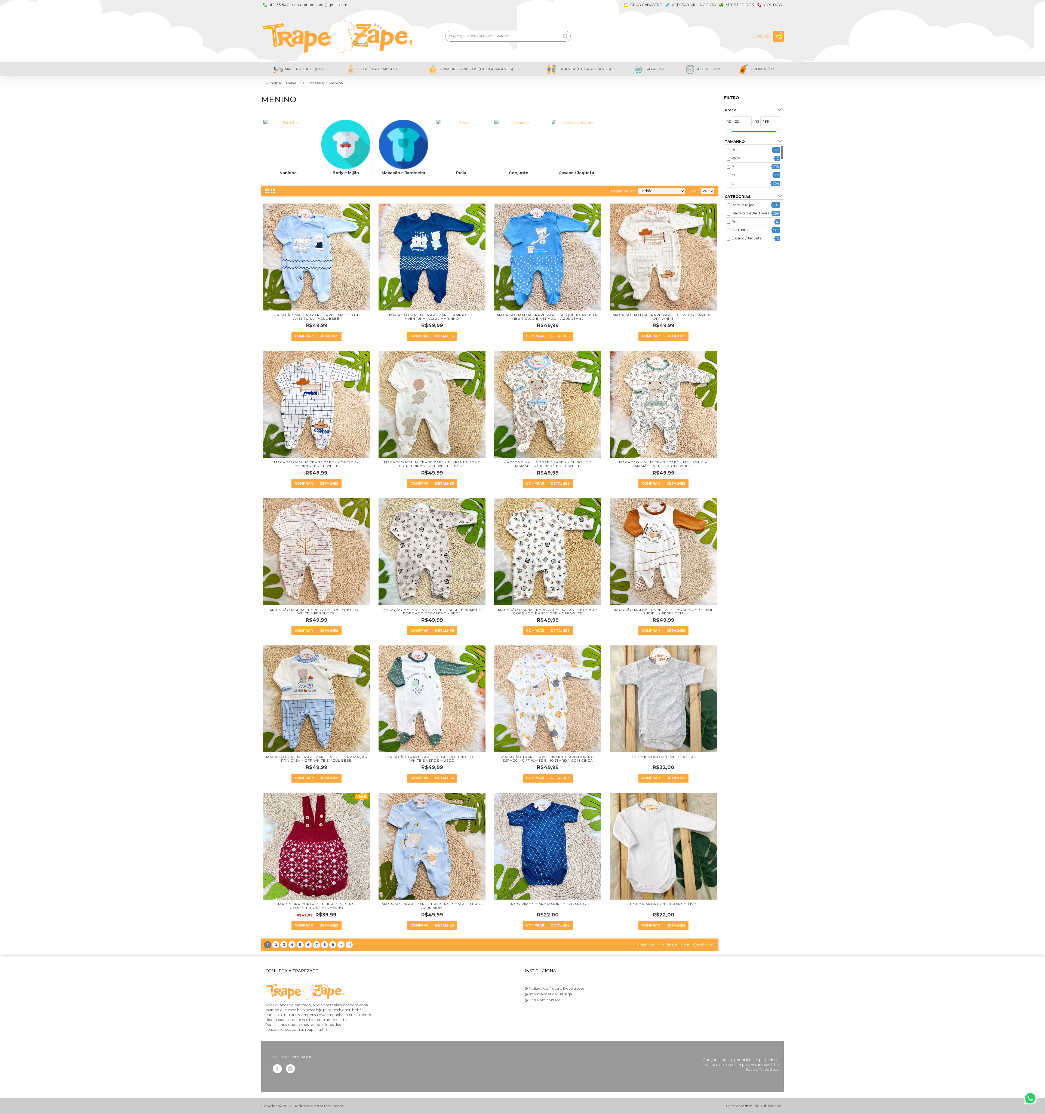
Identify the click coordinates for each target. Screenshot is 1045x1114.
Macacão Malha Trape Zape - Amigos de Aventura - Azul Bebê (316, 317)
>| (349, 944)
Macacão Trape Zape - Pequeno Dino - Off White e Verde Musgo (432, 758)
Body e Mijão (743, 205)
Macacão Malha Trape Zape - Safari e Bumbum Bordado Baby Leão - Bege (432, 611)
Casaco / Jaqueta (747, 238)
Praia (736, 221)
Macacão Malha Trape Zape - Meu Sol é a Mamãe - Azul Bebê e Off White (547, 464)
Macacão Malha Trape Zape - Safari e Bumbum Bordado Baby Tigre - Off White (548, 611)
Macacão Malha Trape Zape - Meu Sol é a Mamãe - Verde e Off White (663, 464)
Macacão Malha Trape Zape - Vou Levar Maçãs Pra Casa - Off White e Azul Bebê (316, 758)
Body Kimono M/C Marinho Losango (547, 904)
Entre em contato (545, 1000)
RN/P (736, 158)
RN (734, 149)
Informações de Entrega (550, 994)
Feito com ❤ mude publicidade (754, 1106)
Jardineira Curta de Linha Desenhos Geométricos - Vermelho (316, 906)
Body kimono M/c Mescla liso (663, 757)
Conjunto (740, 229)
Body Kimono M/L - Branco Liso (663, 904)
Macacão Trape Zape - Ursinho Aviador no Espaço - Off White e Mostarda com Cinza (547, 758)
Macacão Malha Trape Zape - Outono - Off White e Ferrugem (316, 611)
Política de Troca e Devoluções (556, 988)
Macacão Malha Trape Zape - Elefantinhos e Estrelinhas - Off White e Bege (432, 464)
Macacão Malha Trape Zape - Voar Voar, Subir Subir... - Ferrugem (663, 611)
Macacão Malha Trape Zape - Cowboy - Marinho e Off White (316, 464)
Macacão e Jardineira (751, 213)
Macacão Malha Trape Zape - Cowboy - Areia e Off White (663, 317)
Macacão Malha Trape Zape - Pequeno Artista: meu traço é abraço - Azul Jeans (547, 317)
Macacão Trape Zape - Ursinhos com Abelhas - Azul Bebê (432, 906)
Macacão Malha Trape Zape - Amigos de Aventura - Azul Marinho (432, 317)
